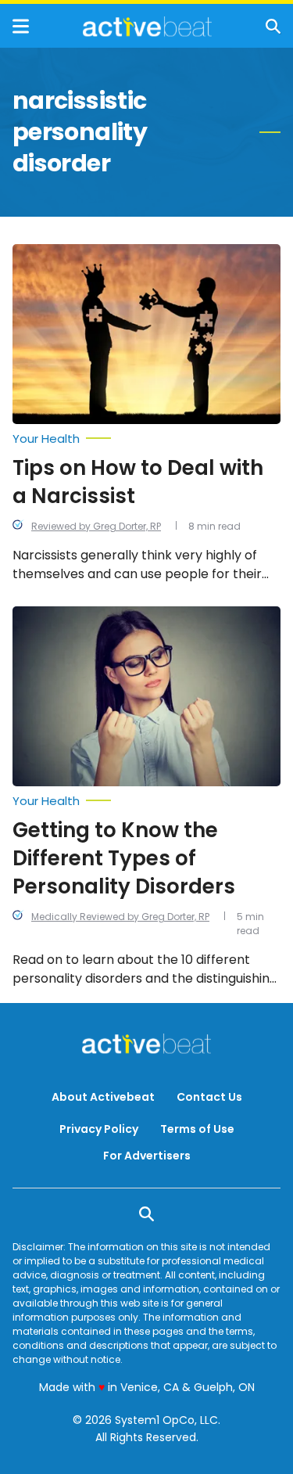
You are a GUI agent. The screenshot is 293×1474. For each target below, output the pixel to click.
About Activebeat (103, 1097)
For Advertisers (147, 1155)
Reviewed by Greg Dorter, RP (96, 526)
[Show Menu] (21, 26)
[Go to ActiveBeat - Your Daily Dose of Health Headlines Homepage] (147, 26)
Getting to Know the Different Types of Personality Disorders (124, 858)
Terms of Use (197, 1129)
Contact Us (209, 1097)
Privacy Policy (98, 1129)
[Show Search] (273, 26)
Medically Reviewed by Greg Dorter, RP (120, 916)
